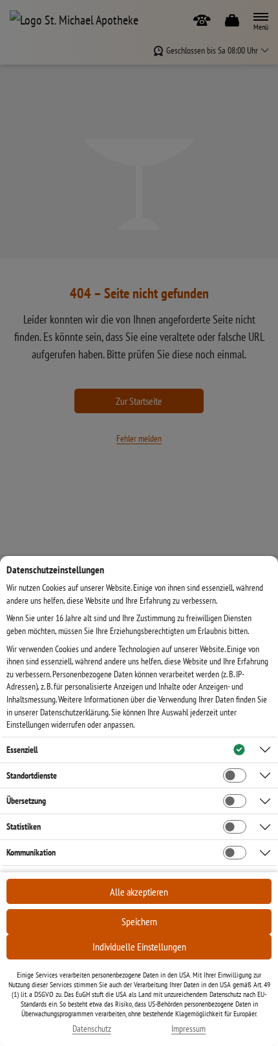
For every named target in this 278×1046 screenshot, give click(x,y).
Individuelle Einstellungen (139, 946)
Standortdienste (31, 775)
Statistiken (23, 826)
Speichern (139, 921)
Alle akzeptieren (139, 891)
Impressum (188, 1028)
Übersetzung (26, 800)
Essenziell (21, 749)
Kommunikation (31, 852)
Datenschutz (91, 1028)
